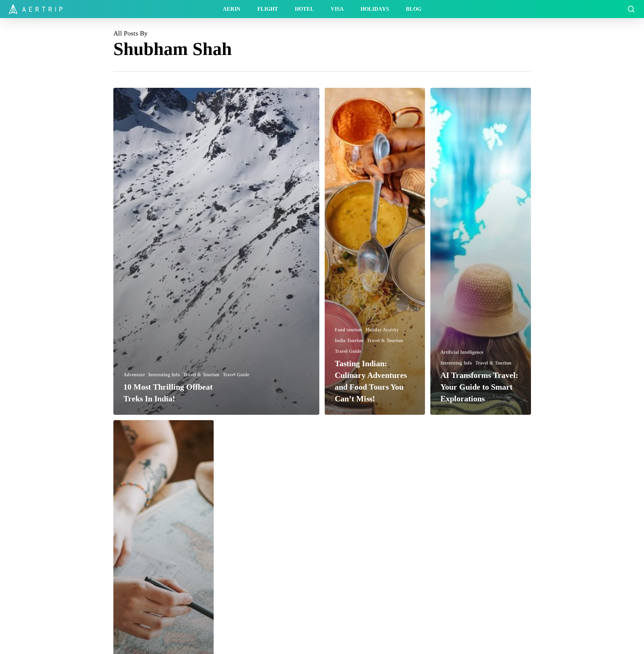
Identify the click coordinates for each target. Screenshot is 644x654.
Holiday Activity (382, 329)
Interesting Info (164, 374)
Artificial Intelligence (461, 352)
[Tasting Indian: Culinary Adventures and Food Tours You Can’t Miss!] (375, 251)
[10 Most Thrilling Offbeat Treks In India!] (216, 251)
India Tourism (349, 340)
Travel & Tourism (201, 374)
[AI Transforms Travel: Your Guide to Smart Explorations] (480, 251)
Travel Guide (236, 374)
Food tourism (348, 329)
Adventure (134, 374)
